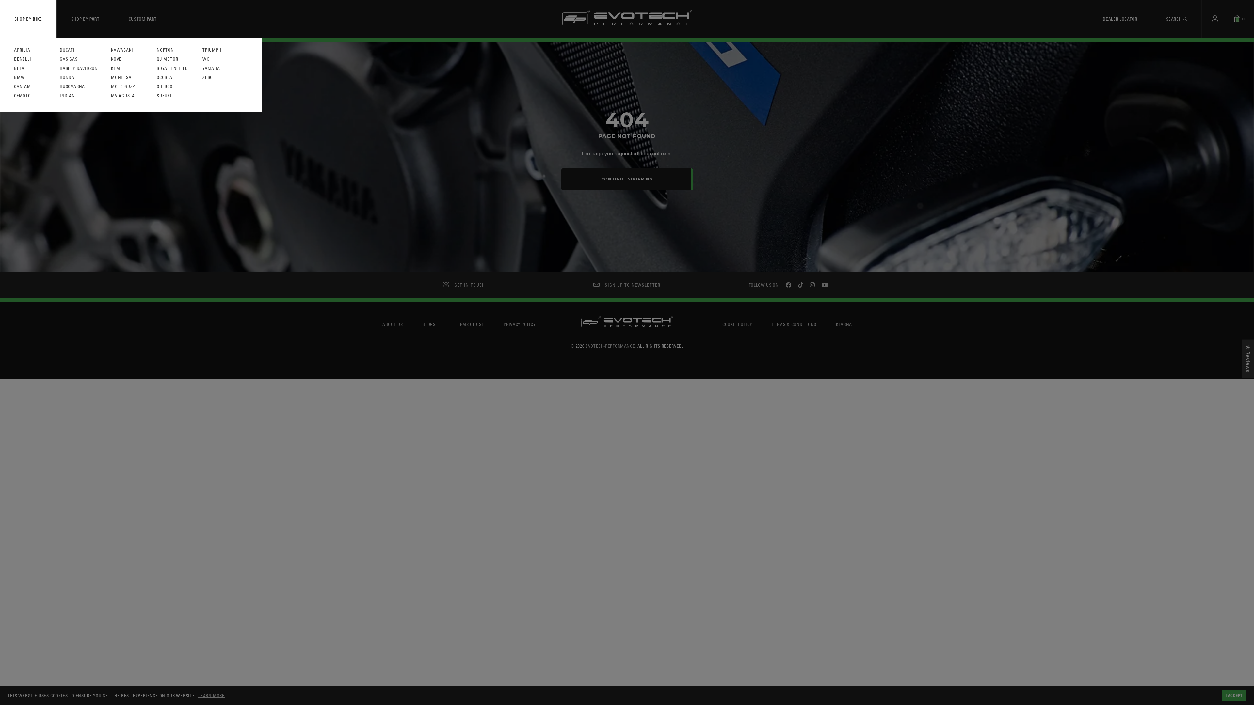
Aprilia (22, 50)
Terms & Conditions (794, 324)
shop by (28, 19)
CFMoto (22, 95)
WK (205, 59)
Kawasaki (122, 50)
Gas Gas (69, 59)
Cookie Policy (737, 324)
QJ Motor (167, 59)
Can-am (22, 86)
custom (143, 19)
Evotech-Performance (610, 346)
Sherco (165, 86)
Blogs (428, 324)
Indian (67, 95)
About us (392, 324)
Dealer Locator (1120, 19)
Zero (207, 77)
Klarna (844, 324)
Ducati (67, 50)
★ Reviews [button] (1248, 359)
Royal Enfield (172, 68)
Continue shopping (627, 179)
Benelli (22, 59)
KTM (115, 68)
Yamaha (211, 68)
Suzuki (164, 95)
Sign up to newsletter (632, 285)
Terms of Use (469, 324)
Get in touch (469, 285)
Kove (116, 59)
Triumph (211, 50)
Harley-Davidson (79, 68)
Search (1174, 19)
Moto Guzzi (124, 86)
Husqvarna (72, 86)
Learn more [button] (211, 695)
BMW (19, 77)
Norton (165, 50)
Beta (19, 68)
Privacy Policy (520, 324)
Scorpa (164, 77)
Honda (67, 77)
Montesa (121, 77)
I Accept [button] (1234, 695)
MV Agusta (123, 95)
